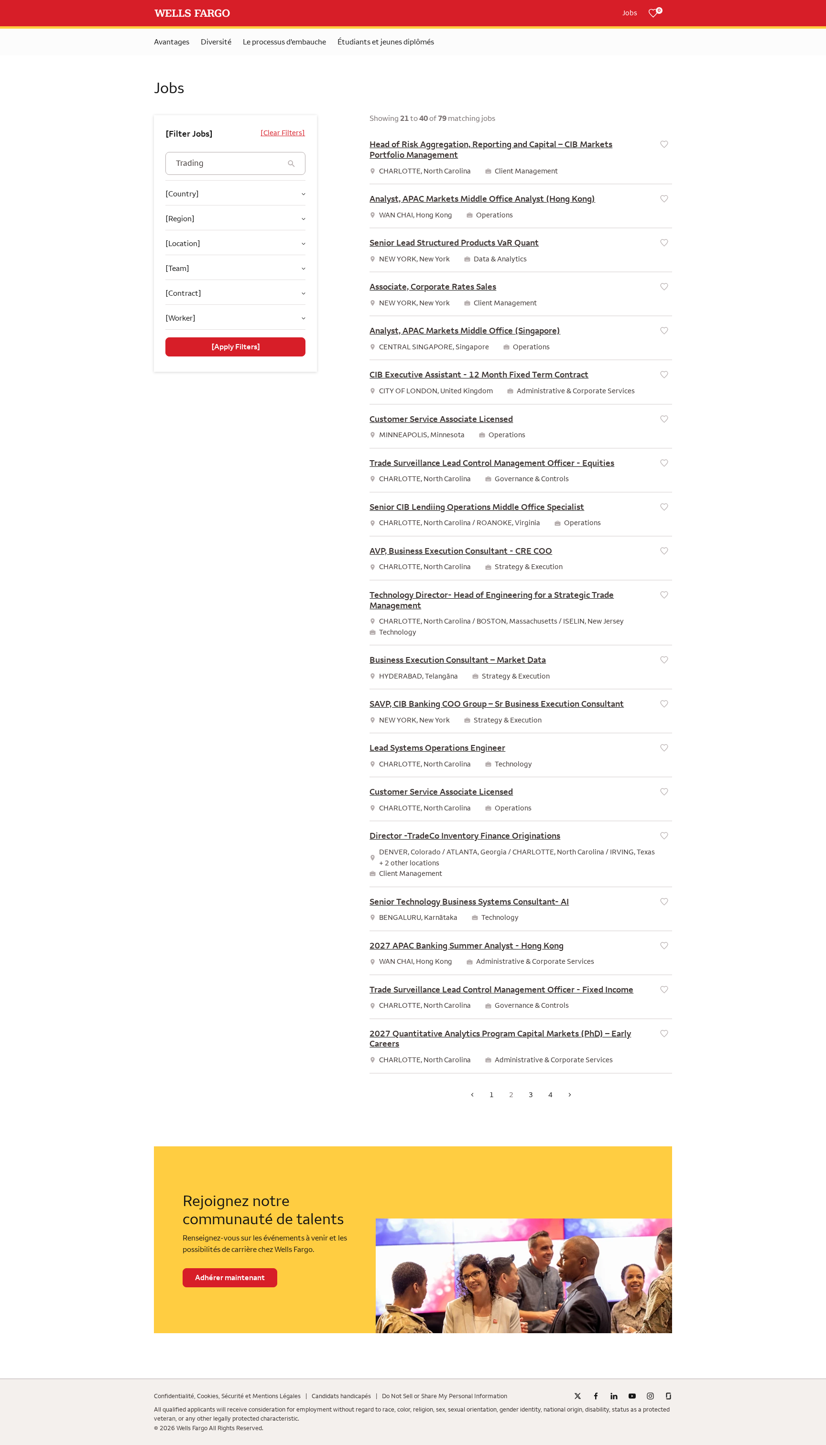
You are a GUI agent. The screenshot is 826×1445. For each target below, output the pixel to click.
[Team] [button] (177, 268)
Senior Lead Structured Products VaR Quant (454, 242)
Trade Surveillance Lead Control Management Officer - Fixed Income (501, 989)
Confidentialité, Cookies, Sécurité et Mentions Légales (227, 1396)
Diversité (216, 41)
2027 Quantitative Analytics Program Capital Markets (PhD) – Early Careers (500, 1038)
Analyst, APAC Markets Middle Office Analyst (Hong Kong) (482, 199)
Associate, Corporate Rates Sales (433, 286)
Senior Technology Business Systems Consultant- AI (469, 901)
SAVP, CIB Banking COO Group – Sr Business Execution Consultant (497, 704)
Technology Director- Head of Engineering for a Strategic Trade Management (492, 600)
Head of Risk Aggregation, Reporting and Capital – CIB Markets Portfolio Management (491, 149)
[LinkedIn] (614, 1396)
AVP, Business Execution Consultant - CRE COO (461, 551)
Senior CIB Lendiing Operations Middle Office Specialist (477, 507)
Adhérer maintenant (230, 1278)
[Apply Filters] (235, 347)
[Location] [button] (182, 243)
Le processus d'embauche (284, 41)
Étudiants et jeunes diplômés (385, 41)
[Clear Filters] (283, 133)
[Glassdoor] (668, 1396)
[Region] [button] (180, 218)
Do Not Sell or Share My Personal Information (444, 1396)
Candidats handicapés (341, 1396)
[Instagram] (650, 1396)
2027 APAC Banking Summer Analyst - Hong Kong (467, 945)
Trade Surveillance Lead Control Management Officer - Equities (492, 463)
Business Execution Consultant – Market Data (458, 660)
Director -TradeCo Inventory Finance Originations (465, 835)
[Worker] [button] (180, 318)
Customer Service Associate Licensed (441, 419)
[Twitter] (577, 1396)
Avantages (171, 41)
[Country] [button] (182, 193)
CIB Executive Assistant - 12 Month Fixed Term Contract (479, 374)
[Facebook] (595, 1396)
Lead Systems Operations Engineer (437, 748)
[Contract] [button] (183, 293)
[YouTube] (632, 1396)
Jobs (629, 13)
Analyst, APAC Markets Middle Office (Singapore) (465, 330)
